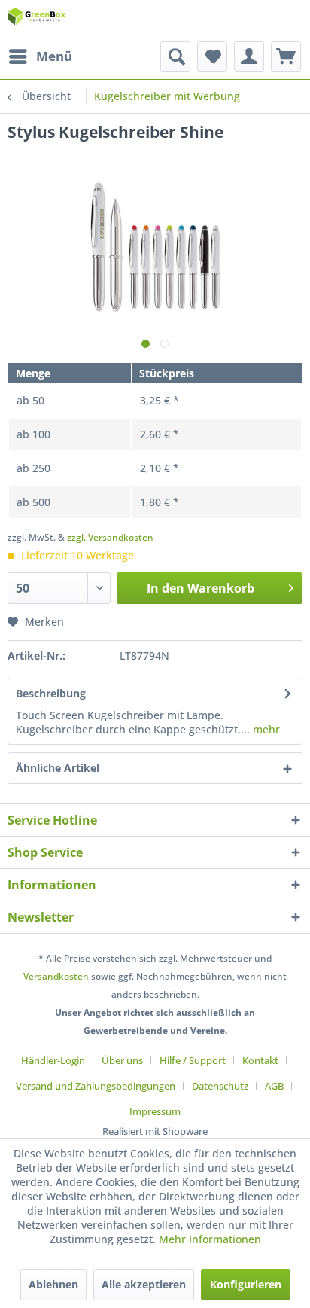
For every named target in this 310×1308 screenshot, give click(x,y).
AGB (274, 1086)
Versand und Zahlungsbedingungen (95, 1086)
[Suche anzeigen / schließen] (175, 56)
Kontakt (260, 1060)
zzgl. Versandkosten (110, 537)
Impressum (155, 1111)
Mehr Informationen (210, 1239)
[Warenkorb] (286, 56)
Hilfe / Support (193, 1060)
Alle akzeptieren (144, 1284)
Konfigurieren (245, 1284)
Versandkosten (56, 976)
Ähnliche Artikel (57, 768)
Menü (54, 56)
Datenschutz (220, 1086)
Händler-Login (53, 1060)
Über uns (122, 1060)
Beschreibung (51, 693)
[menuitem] (40, 56)
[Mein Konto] (249, 56)
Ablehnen (53, 1284)
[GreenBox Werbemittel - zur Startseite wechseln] (36, 21)
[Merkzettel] (212, 56)
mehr (265, 729)
